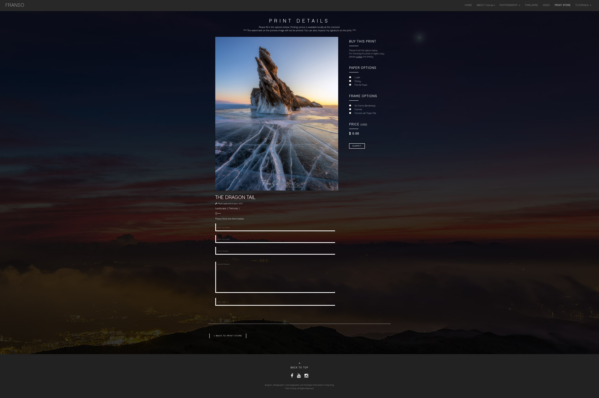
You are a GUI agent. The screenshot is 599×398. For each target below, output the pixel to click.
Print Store (563, 5)
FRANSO (14, 5)
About (485, 5)
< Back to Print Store (228, 336)
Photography (509, 5)
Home (468, 5)
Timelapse (531, 5)
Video (546, 5)
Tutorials (582, 5)
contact (359, 57)
